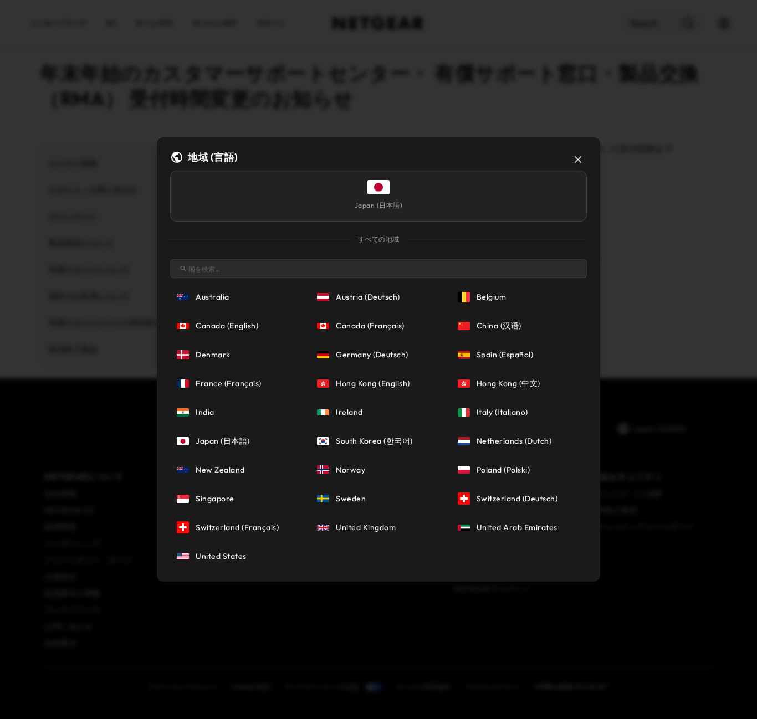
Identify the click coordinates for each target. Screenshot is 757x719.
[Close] (578, 159)
